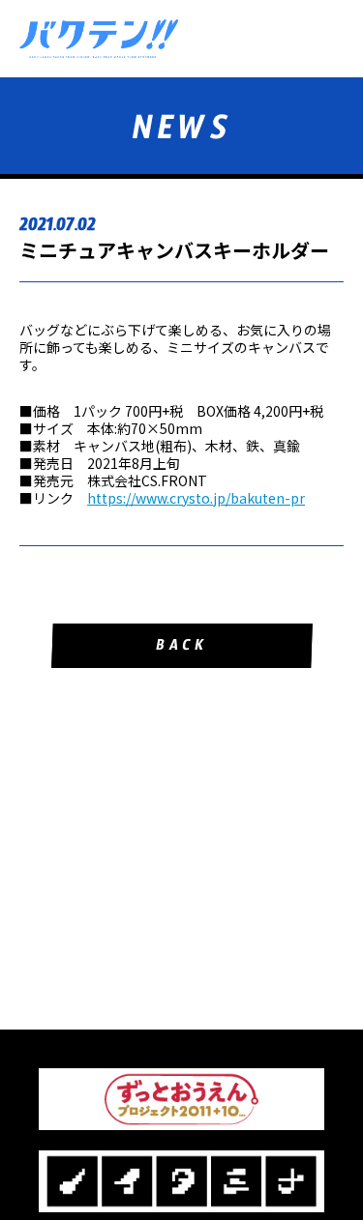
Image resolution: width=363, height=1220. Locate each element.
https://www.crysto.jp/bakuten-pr (196, 498)
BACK (181, 648)
